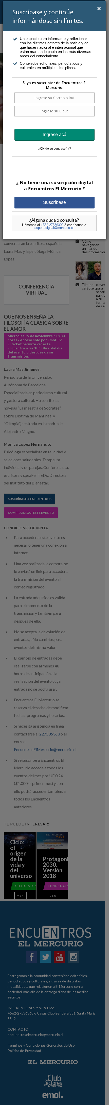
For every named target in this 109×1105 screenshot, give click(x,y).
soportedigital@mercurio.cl (54, 228)
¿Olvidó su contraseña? (54, 148)
